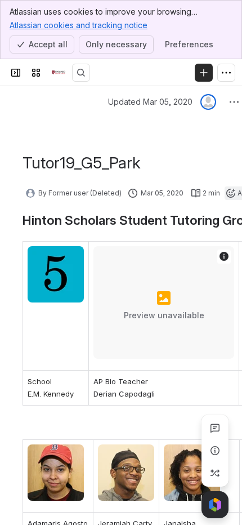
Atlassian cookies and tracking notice (78, 25)
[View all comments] (215, 428)
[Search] (81, 73)
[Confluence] (59, 73)
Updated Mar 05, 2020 (150, 101)
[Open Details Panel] (215, 451)
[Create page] (215, 473)
